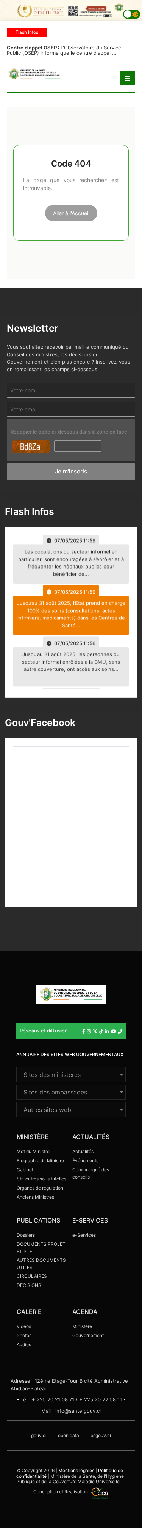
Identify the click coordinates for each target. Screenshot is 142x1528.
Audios (24, 1344)
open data (68, 1435)
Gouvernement (88, 1335)
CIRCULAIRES (32, 1276)
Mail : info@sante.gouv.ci (71, 1411)
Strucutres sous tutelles (41, 1179)
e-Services (84, 1235)
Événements (85, 1160)
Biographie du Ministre (40, 1160)
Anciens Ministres (35, 1197)
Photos (24, 1335)
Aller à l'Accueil (71, 213)
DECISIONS (29, 1285)
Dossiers (26, 1235)
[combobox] (71, 1074)
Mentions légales (76, 1470)
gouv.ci (39, 1435)
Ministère (82, 1326)
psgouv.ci (101, 1435)
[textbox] (71, 1074)
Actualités (83, 1151)
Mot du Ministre (33, 1151)
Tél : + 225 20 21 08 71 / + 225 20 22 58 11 (71, 1399)
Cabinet (25, 1169)
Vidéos (24, 1326)
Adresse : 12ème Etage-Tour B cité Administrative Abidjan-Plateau (69, 1384)
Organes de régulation (40, 1188)
